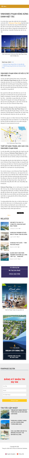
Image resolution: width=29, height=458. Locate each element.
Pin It (9, 215)
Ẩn (12, 62)
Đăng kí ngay (14, 400)
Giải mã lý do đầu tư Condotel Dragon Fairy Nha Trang (18, 224)
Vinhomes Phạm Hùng (15, 23)
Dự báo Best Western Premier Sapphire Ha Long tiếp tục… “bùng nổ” (18, 254)
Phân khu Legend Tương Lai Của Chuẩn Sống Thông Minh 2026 (19, 422)
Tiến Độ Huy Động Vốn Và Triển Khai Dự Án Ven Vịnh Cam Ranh (19, 411)
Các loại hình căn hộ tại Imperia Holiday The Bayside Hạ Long (19, 432)
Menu (4, 6)
